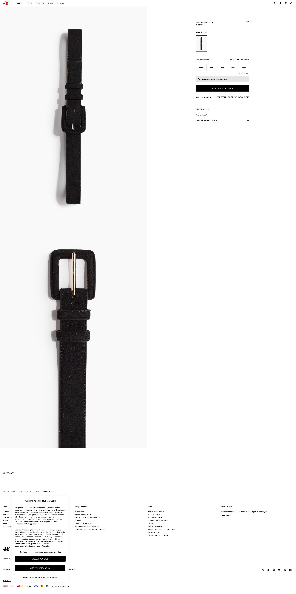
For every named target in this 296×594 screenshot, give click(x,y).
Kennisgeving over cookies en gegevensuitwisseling (40, 552)
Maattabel (243, 73)
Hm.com (5, 492)
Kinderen (40, 3)
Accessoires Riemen (29, 492)
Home (50, 3)
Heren (29, 3)
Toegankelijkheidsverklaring (90, 529)
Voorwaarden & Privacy (159, 520)
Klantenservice (156, 511)
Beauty (60, 3)
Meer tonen (8, 473)
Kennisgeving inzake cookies (162, 529)
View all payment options (60, 586)
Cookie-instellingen (158, 535)
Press (78, 520)
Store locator (155, 517)
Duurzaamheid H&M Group (87, 517)
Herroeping (154, 532)
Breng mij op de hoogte (222, 88)
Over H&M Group (83, 514)
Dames (19, 3)
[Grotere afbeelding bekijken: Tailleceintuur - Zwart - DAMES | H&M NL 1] (73, 116)
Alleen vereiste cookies (40, 568)
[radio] (201, 43)
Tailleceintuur (47, 492)
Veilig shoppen (155, 526)
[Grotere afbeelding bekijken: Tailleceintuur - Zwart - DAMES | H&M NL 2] (73, 337)
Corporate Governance (87, 526)
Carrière (79, 511)
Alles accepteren (40, 559)
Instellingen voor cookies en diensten (40, 577)
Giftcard (7, 526)
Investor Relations (84, 523)
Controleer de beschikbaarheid (233, 97)
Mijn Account (154, 514)
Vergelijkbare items (238, 60)
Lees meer (226, 515)
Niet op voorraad (202, 60)
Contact (152, 523)
